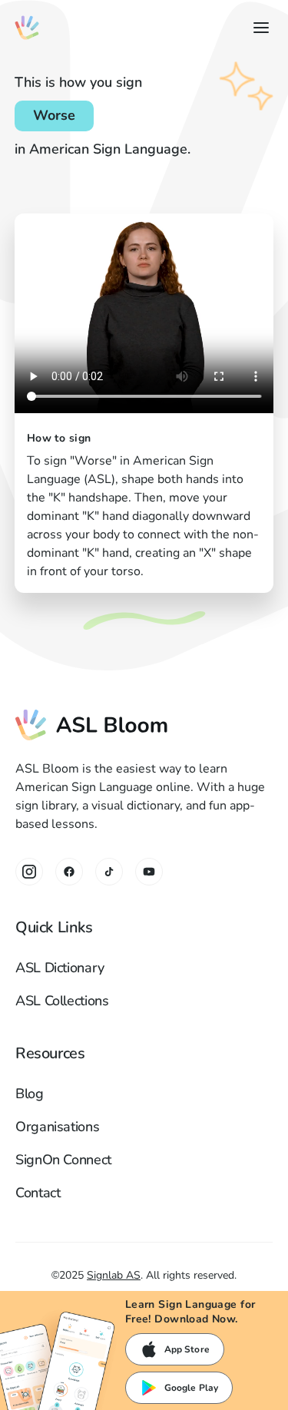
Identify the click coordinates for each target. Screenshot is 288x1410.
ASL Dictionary (59, 967)
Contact (37, 1192)
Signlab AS (114, 1275)
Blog (29, 1093)
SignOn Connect (63, 1159)
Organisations (57, 1126)
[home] (27, 27)
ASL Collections (62, 1000)
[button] (258, 27)
